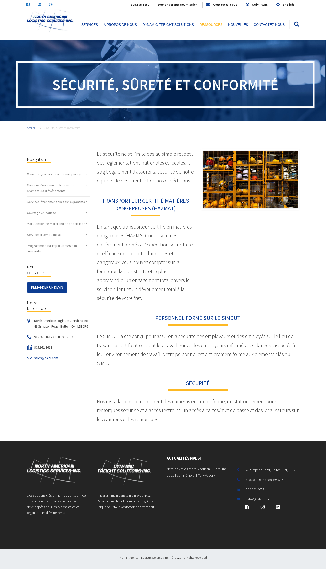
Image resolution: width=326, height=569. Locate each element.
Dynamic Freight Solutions (168, 25)
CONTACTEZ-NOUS (269, 25)
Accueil (31, 128)
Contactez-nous (224, 4)
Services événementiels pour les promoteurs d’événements (50, 188)
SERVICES (89, 25)
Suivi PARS (260, 4)
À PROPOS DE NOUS (120, 25)
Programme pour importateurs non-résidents (52, 248)
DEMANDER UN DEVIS (47, 287)
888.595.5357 (140, 4)
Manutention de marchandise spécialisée (56, 224)
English (288, 4)
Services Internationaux (44, 235)
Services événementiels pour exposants (56, 202)
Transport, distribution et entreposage (54, 174)
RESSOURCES (211, 25)
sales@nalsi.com (46, 358)
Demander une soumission (178, 4)
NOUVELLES (238, 25)
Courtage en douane (41, 213)
